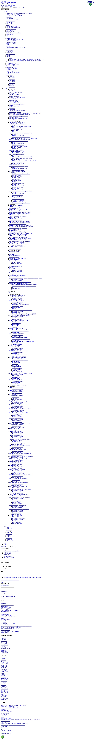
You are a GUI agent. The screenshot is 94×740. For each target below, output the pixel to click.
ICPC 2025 (3, 646)
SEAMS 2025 (4, 651)
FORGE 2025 (4, 643)
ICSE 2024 (9, 532)
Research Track (13, 93)
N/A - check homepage (17, 389)
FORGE (14, 142)
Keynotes (8, 55)
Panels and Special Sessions (15, 92)
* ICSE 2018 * (9, 540)
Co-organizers (15, 430)
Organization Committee (18, 317)
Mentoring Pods (16, 288)
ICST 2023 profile (8, 556)
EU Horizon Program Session (13, 73)
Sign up (5, 544)
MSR (13, 172)
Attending (6, 11)
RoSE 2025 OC (16, 480)
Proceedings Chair (16, 426)
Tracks (5, 88)
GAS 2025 (3, 670)
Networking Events (10, 67)
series (7, 547)
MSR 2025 (3, 650)
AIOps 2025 (3, 658)
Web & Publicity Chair (17, 493)
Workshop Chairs (16, 441)
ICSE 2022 (9, 535)
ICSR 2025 (3, 647)
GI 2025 (2, 673)
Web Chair (14, 398)
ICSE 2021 (9, 536)
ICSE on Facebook (7, 730)
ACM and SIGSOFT (11, 40)
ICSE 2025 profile (5, 548)
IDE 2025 (3, 675)
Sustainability (9, 34)
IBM (7, 44)
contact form (3, 594)
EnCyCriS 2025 (4, 665)
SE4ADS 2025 (4, 691)
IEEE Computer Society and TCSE (14, 39)
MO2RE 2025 (4, 679)
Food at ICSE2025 (10, 21)
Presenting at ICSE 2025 (12, 19)
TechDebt (14, 197)
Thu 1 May (12, 83)
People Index (12, 292)
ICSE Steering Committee (15, 249)
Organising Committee (17, 462)
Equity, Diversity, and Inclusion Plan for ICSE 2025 (13, 725)
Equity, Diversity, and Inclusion (13, 33)
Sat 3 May (11, 85)
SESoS (2, 694)
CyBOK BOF (9, 71)
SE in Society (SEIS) (14, 96)
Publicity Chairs (16, 502)
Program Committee (17, 263)
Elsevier (8, 46)
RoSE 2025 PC (16, 481)
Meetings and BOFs (14, 117)
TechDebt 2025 (4, 652)
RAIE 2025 (3, 685)
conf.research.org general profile (11, 551)
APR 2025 (3, 660)
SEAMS (14, 192)
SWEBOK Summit (10, 69)
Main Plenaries (12, 91)
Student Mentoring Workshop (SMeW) (18, 118)
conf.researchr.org (7, 596)
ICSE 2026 (9, 530)
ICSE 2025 (3, 547)
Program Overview (10, 54)
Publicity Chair (15, 397)
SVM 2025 (3, 696)
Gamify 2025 (4, 669)
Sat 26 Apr (11, 76)
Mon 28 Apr (12, 79)
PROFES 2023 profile (9, 557)
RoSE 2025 (3, 687)
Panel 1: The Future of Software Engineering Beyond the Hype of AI (25, 60)
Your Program (9, 51)
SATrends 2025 (4, 689)
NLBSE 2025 (4, 681)
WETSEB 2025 (4, 698)
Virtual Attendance (10, 18)
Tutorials (8, 62)
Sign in (5, 543)
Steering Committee (17, 299)
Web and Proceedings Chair (18, 443)
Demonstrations (13, 100)
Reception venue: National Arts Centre (15, 15)
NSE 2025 (3, 682)
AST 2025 (3, 638)
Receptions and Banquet (12, 65)
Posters (11, 105)
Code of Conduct (10, 31)
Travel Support (9, 30)
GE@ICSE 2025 (5, 671)
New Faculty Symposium (15, 112)
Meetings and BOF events (12, 64)
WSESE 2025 (4, 699)
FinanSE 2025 (4, 666)
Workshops (12, 109)
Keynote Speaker (16, 415)
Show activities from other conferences (10, 580)
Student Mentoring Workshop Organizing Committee (24, 284)
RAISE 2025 (4, 686)
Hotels (7, 25)
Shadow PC (12, 108)
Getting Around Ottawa (11, 26)
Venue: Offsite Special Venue (13, 14)
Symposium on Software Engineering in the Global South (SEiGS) (24, 113)
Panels (10, 58)
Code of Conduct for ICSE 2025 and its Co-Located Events (14, 723)
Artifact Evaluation (13, 101)
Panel (13, 287)
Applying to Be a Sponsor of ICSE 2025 (15, 47)
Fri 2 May (11, 84)
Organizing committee (17, 432)
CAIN (13, 125)
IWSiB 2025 (3, 677)
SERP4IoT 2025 (4, 693)
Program (5, 48)
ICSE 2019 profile (8, 553)
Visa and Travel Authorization (13, 27)
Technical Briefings (10, 63)
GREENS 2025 (4, 674)
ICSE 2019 (9, 539)
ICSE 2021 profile (8, 554)
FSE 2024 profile (8, 552)
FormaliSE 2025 (4, 645)
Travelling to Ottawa (11, 29)
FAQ (7, 35)
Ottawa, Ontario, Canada (21, 7)
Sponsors (6, 36)
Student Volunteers (13, 120)
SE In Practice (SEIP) (14, 94)
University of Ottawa (11, 42)
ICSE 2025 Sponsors (11, 38)
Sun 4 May (12, 87)
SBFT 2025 (3, 690)
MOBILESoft (15, 167)
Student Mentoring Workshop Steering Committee (24, 286)
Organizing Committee (14, 251)
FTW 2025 (3, 667)
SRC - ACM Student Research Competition (19, 114)
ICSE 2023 (9, 534)
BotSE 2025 (3, 661)
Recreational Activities (11, 68)
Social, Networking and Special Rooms (18, 116)
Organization (7, 247)
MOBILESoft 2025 (5, 649)
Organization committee (17, 348)
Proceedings (9, 52)
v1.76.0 (14, 596)
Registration (9, 17)
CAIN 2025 (3, 639)
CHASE (14, 134)
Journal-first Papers (13, 98)
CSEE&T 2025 (4, 642)
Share (2, 582)
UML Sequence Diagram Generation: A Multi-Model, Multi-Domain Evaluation (22, 577)
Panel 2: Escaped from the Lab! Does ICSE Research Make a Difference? (26, 59)
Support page (3, 597)
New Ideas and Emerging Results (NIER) (19, 97)
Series (7, 527)
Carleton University (11, 43)
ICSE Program (9, 50)
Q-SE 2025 (3, 683)
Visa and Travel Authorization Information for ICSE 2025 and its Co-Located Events (20, 719)
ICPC (13, 155)
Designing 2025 (4, 664)
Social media (9, 23)
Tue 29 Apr (12, 80)
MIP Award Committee (17, 375)
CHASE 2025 (4, 641)
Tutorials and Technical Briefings (17, 110)
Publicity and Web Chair (18, 427)
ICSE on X (8, 733)
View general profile (5, 585)
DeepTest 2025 (4, 662)
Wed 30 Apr (12, 81)
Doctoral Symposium (14, 106)
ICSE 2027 (9, 528)
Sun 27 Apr (12, 77)
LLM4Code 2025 (5, 678)
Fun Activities (9, 22)
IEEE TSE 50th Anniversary (13, 72)
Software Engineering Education (17, 104)
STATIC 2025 (4, 695)
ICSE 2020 (9, 538)
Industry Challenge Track (15, 102)
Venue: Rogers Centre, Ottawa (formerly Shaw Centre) (19, 13)
